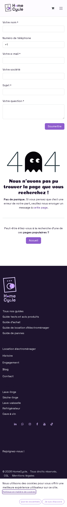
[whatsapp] (22, 424)
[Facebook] (37, 424)
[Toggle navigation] (61, 8)
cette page (40, 207)
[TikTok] (51, 424)
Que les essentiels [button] (30, 501)
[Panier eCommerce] (52, 8)
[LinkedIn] (15, 424)
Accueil (33, 240)
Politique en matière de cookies (19, 491)
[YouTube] (44, 424)
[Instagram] (30, 424)
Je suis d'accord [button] (53, 501)
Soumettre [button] (55, 126)
